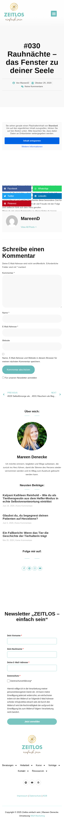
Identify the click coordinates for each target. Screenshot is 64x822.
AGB (45, 796)
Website (6, 340)
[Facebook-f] (24, 568)
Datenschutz (35, 796)
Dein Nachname (15, 649)
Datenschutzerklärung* (21, 681)
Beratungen (7, 765)
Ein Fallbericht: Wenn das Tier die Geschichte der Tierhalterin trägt (26, 534)
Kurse (39, 765)
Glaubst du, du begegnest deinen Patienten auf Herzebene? (25, 517)
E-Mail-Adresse (10, 326)
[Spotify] (29, 568)
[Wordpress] (38, 782)
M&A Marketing (38, 816)
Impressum (22, 796)
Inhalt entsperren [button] (32, 140)
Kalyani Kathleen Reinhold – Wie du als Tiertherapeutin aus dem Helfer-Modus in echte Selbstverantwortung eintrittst (30, 498)
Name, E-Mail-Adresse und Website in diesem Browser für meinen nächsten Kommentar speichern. (29, 360)
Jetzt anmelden (32, 721)
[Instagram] (34, 568)
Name (5, 312)
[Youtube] (40, 568)
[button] (54, 14)
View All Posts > (29, 227)
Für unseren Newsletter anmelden (21, 378)
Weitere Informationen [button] (32, 146)
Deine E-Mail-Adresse (18, 662)
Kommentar (8, 273)
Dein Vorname (14, 635)
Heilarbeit (24, 765)
